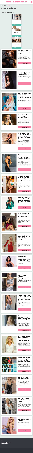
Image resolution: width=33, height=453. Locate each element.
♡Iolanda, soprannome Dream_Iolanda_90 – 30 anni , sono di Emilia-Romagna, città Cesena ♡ (24, 298)
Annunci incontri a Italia (16, 2)
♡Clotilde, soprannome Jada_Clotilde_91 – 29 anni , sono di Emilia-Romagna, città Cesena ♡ (24, 157)
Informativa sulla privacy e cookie (6, 442)
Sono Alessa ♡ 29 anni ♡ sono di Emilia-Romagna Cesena (24, 52)
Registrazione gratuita (4, 443)
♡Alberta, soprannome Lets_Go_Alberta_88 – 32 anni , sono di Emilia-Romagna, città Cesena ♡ (24, 200)
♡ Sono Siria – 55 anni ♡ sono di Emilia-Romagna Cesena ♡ (24, 419)
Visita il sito (16, 24)
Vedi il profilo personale (25, 63)
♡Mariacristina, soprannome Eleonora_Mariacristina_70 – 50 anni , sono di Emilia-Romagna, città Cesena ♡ (24, 260)
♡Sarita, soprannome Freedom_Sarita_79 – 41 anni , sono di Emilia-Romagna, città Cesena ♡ (24, 136)
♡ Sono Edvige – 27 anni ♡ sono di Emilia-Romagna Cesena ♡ (24, 73)
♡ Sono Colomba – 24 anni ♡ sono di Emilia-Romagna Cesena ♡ (23, 215)
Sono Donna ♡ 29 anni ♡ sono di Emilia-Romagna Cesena (24, 379)
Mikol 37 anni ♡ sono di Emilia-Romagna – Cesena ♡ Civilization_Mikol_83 (24, 338)
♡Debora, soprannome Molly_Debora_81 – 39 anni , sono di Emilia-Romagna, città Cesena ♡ (24, 237)
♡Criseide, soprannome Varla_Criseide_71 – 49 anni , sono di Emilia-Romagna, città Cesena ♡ (24, 178)
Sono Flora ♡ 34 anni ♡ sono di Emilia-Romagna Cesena (24, 400)
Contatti (2, 440)
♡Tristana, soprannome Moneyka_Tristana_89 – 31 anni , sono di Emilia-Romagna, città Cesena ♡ (24, 318)
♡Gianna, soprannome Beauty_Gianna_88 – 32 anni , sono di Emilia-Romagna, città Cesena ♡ (24, 360)
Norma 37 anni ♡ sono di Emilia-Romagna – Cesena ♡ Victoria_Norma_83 (24, 276)
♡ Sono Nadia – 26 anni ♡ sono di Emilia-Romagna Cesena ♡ (24, 116)
